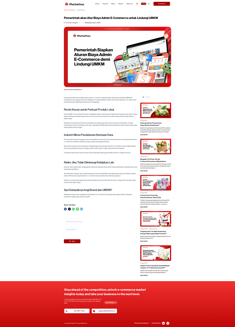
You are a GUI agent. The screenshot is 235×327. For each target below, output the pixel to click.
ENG (143, 3)
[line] (77, 209)
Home (97, 3)
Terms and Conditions (141, 323)
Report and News (69, 10)
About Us (129, 3)
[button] (163, 323)
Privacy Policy (156, 323)
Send (73, 241)
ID (148, 3)
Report (120, 3)
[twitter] (69, 209)
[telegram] (81, 209)
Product (105, 3)
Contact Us (161, 3)
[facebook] (65, 209)
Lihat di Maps (110, 302)
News (113, 3)
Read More (144, 134)
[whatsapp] (73, 209)
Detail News (81, 10)
